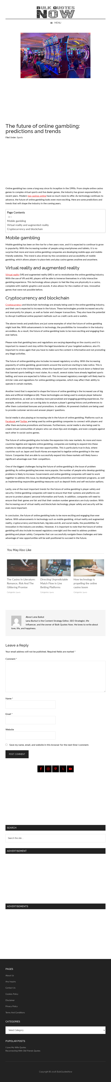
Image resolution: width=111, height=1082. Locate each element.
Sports (20, 138)
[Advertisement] (56, 102)
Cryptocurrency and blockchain (25, 229)
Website (9, 729)
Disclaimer (10, 1000)
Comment (11, 659)
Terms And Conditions (15, 1013)
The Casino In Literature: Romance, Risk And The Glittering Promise (21, 583)
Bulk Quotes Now (55, 12)
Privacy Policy (11, 1006)
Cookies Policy (11, 994)
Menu (57, 22)
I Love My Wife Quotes (15, 1048)
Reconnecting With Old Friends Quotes (22, 1051)
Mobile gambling (16, 221)
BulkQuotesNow (64, 1072)
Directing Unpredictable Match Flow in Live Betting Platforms (54, 583)
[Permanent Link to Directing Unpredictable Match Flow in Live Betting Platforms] (55, 561)
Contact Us (10, 988)
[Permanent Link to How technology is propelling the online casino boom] (89, 561)
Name (9, 698)
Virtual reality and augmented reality (28, 225)
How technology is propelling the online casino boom (85, 583)
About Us (9, 976)
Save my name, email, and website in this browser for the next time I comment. (49, 745)
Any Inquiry (10, 982)
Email (9, 714)
